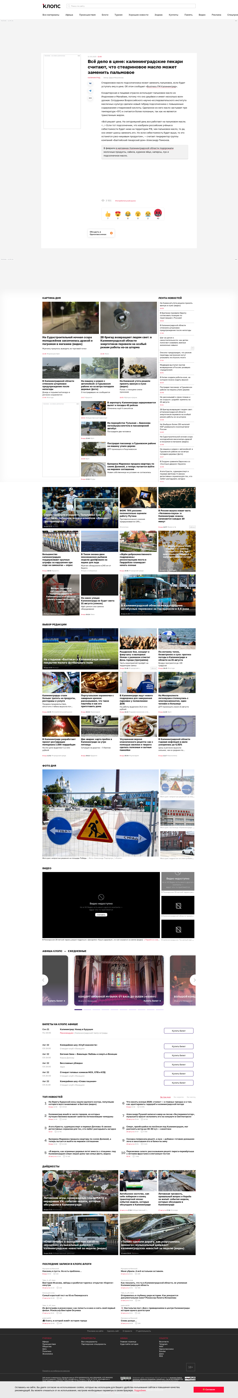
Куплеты (173, 14)
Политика (46, 1351)
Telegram (163, 1344)
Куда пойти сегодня (129, 1344)
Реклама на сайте (95, 1331)
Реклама (216, 14)
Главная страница (128, 1341)
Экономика (47, 1354)
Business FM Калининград (161, 86)
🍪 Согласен (209, 1389)
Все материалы (51, 14)
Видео (202, 14)
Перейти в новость (153, 940)
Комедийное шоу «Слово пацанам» (78, 1081)
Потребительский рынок (126, 201)
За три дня (165, 1097)
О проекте (127, 1331)
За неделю (179, 1097)
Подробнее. (140, 1390)
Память (188, 14)
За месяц (191, 1097)
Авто (44, 1349)
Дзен (161, 1354)
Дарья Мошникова (116, 78)
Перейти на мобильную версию (56, 1371)
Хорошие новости (138, 14)
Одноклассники (166, 1349)
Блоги (105, 14)
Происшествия (87, 14)
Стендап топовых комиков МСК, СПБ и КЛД (82, 1072)
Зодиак (159, 14)
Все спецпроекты (89, 1341)
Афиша (69, 14)
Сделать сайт (113, 1331)
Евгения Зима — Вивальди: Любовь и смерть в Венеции (88, 1054)
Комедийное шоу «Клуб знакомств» (78, 1045)
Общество (47, 1346)
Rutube (162, 1351)
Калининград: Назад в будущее (76, 1029)
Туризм (118, 14)
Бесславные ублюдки (71, 1063)
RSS (161, 1356)
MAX (161, 1346)
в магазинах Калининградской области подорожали (145, 148)
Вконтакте (164, 1341)
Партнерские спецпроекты (93, 1344)
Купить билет (179, 1030)
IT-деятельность (143, 1331)
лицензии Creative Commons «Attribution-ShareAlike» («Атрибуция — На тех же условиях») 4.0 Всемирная (158, 1379)
